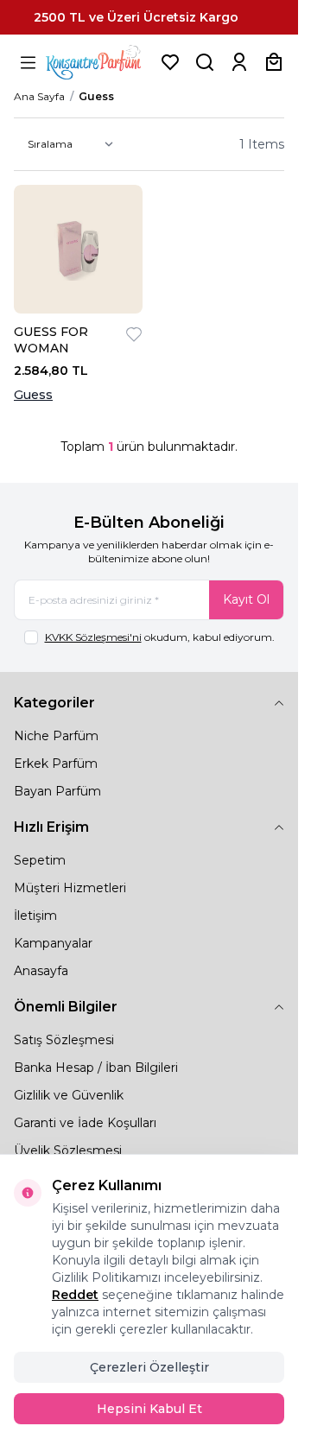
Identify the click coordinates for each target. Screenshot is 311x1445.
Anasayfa (41, 971)
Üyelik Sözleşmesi (68, 1150)
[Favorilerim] (170, 62)
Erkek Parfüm (56, 763)
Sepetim (40, 860)
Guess (33, 394)
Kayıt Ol (246, 599)
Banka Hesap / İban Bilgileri (96, 1067)
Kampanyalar (53, 943)
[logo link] (99, 62)
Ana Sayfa (39, 96)
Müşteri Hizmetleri (70, 888)
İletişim (35, 915)
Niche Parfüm (56, 736)
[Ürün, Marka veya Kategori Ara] (204, 62)
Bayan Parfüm (57, 791)
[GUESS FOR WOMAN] (78, 249)
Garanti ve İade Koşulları (85, 1123)
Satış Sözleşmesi (64, 1040)
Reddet (75, 1294)
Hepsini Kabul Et (149, 1408)
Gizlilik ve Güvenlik (69, 1095)
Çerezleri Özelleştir (149, 1367)
